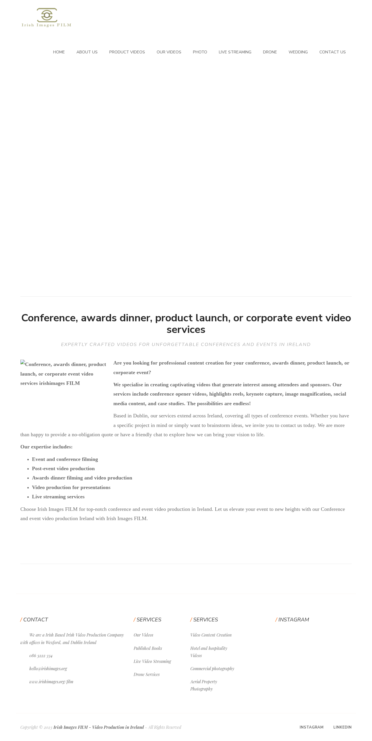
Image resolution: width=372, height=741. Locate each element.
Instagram (311, 727)
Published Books (148, 648)
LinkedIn (342, 727)
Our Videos (169, 52)
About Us (87, 52)
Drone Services (147, 674)
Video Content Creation (211, 635)
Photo (200, 52)
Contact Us (332, 52)
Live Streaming (235, 52)
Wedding (298, 52)
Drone (270, 52)
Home (59, 52)
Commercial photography (212, 668)
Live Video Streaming (152, 661)
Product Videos (127, 52)
